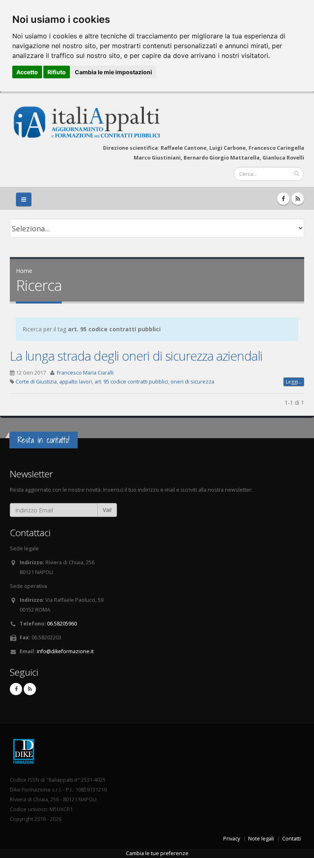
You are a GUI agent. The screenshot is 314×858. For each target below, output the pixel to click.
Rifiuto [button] (56, 72)
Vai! (107, 510)
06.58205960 (62, 623)
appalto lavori (75, 381)
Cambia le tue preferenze (157, 853)
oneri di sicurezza (192, 381)
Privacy (231, 838)
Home (24, 271)
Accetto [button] (27, 72)
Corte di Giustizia (36, 381)
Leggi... (294, 381)
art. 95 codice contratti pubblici (131, 381)
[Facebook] (283, 199)
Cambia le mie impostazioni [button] (113, 72)
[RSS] (298, 199)
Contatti (291, 838)
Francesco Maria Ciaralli (85, 372)
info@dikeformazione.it (65, 651)
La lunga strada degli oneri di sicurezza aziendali (136, 355)
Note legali (261, 838)
